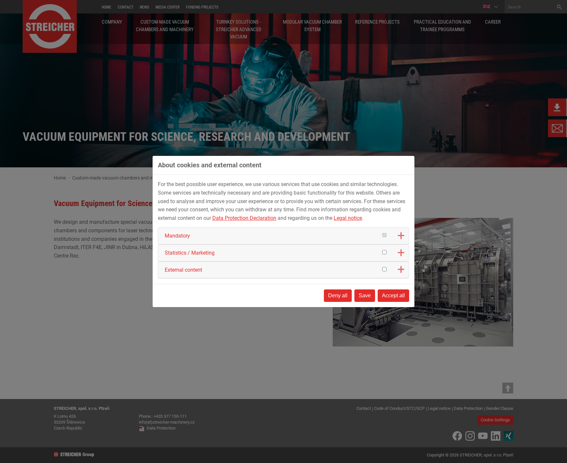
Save (365, 295)
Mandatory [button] (177, 236)
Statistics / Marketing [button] (190, 253)
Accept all (393, 295)
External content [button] (183, 270)
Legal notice (348, 218)
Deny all (337, 295)
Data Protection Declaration (244, 218)
